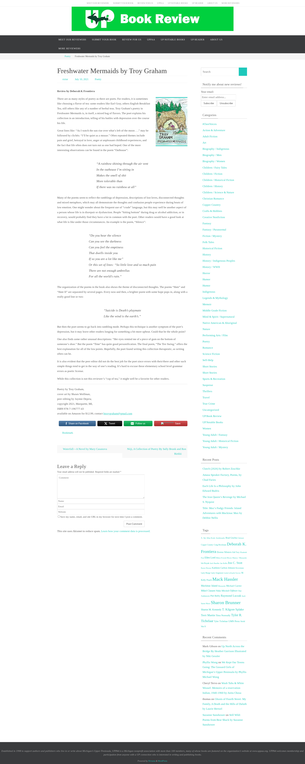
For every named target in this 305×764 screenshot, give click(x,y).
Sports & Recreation (214, 378)
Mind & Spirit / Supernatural (219, 316)
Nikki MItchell (222, 591)
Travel (206, 397)
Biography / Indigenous (216, 148)
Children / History (213, 186)
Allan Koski (211, 538)
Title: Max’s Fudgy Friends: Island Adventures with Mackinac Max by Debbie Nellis (222, 513)
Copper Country (212, 204)
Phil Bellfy (215, 596)
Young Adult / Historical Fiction (220, 441)
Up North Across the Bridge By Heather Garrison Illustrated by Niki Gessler (224, 651)
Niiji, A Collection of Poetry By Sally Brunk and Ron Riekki (156, 451)
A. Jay (203, 538)
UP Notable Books (178, 3)
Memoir (207, 304)
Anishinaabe (220, 538)
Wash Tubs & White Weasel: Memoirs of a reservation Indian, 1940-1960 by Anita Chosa (223, 688)
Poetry (68, 56)
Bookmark (67, 432)
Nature (206, 329)
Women (207, 428)
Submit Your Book (123, 3)
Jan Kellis (223, 563)
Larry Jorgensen (217, 573)
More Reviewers (230, 3)
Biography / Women (214, 161)
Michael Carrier (234, 586)
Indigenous (209, 291)
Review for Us (145, 3)
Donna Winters (224, 552)
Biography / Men (212, 155)
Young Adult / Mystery (215, 447)
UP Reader (197, 3)
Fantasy (207, 223)
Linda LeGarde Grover (232, 573)
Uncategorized (211, 409)
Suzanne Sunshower (214, 714)
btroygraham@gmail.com (117, 413)
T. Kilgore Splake (233, 609)
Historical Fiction (212, 248)
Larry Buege (205, 573)
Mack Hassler (225, 579)
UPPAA (160, 3)
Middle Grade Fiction (215, 310)
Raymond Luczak (231, 595)
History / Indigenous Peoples (219, 260)
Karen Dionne (206, 568)
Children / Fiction (212, 173)
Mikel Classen (208, 590)
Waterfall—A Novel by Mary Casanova (84, 449)
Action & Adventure (214, 130)
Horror (206, 273)
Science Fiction (211, 353)
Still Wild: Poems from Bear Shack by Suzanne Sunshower (223, 719)
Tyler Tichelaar (221, 621)
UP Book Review (212, 416)
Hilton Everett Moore (224, 558)
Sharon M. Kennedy (211, 609)
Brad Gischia (231, 538)
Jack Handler (215, 563)
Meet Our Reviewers (98, 3)
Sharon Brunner (226, 602)
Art (204, 142)
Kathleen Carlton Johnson (223, 568)
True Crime (209, 403)
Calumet (241, 538)
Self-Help (208, 360)
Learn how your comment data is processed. (125, 531)
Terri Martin (208, 615)
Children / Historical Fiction (218, 180)
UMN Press (234, 621)
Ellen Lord (210, 557)
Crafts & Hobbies (212, 211)
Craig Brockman (220, 545)
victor (65, 79)
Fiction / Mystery (212, 235)
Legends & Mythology (215, 297)
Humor (206, 279)
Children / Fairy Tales (215, 167)
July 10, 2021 (81, 79)
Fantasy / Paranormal (214, 229)
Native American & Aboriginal (220, 322)
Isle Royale (205, 563)
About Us (212, 3)
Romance (208, 347)
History (207, 254)
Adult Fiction (210, 136)
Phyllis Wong (210, 662)
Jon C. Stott (235, 562)
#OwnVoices (210, 124)
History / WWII (211, 266)
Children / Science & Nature (218, 192)
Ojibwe (233, 590)
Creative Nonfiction (214, 217)
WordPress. (163, 761)
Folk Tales (208, 242)
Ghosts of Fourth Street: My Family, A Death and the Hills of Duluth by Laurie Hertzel (225, 704)
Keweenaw (240, 568)
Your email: (207, 91)
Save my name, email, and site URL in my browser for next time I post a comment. (101, 516)
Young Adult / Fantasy (215, 434)
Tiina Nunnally (223, 615)
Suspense (208, 385)
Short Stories (210, 366)
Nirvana (151, 761)
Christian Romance (213, 198)
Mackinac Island (209, 585)
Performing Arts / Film (215, 335)
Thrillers (207, 391)
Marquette (222, 586)
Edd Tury (235, 552)
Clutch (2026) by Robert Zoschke (221, 468)
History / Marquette (239, 558)
